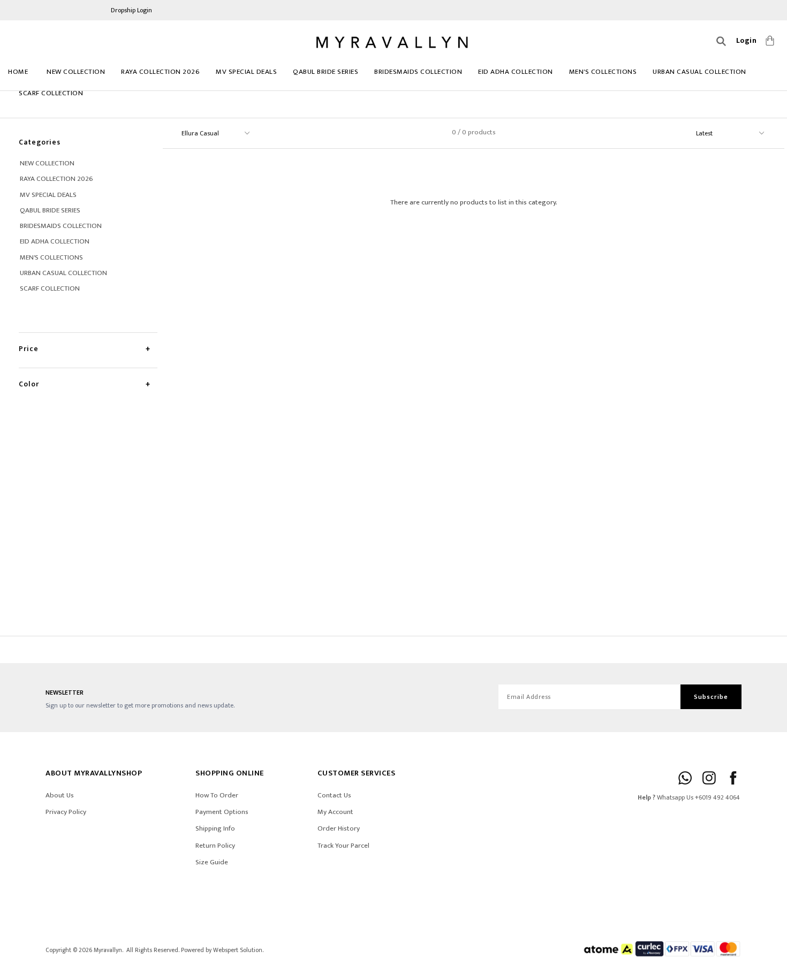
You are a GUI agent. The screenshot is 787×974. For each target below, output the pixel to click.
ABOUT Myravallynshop (94, 773)
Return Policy (215, 845)
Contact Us (334, 795)
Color (29, 384)
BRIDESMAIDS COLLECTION (418, 72)
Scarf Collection (51, 93)
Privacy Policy (66, 812)
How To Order (216, 795)
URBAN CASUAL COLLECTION (699, 72)
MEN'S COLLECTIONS (603, 72)
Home (18, 72)
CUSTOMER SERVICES (356, 773)
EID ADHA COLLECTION (515, 72)
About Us (60, 795)
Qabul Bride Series (325, 72)
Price (29, 348)
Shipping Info (215, 828)
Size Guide (211, 862)
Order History (338, 828)
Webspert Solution (237, 950)
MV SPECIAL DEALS (246, 72)
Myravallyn (108, 950)
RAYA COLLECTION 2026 (160, 72)
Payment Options (221, 812)
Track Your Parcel (343, 845)
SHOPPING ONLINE (229, 773)
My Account (335, 812)
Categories (39, 142)
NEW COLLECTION (76, 72)
